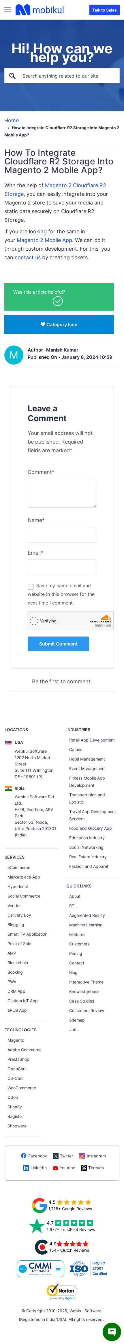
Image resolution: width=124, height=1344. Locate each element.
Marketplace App (23, 876)
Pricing (75, 953)
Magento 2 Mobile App (44, 240)
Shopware (17, 1125)
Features (77, 934)
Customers (79, 943)
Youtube (67, 1167)
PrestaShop (18, 1059)
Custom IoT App (22, 1000)
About (74, 896)
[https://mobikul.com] (40, 9)
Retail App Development (92, 739)
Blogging (15, 924)
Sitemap (77, 1020)
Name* (36, 520)
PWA (11, 981)
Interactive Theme (86, 981)
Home (11, 120)
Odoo (12, 1097)
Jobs (73, 1029)
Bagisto (14, 1116)
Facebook (37, 1155)
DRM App (16, 991)
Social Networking (86, 847)
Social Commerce (23, 896)
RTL (73, 905)
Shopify (14, 1106)
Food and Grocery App (90, 828)
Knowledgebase (84, 991)
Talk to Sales (104, 9)
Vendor (14, 905)
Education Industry (87, 837)
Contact (76, 962)
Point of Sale (19, 943)
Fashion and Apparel (88, 866)
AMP (11, 953)
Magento (15, 1040)
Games (75, 749)
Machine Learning (86, 924)
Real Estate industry (88, 856)
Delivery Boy (19, 915)
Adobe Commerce (24, 1049)
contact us (28, 257)
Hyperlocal (17, 886)
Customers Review (86, 1010)
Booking (15, 972)
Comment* (41, 472)
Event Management (87, 768)
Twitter (66, 1155)
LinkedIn (39, 1167)
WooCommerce (21, 1087)
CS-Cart (15, 1078)
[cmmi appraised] (41, 1268)
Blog (73, 972)
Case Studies (81, 1000)
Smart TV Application (27, 934)
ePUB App (17, 1010)
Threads (96, 1167)
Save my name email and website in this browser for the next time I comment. (61, 594)
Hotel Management (87, 759)
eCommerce (18, 867)
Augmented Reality (87, 915)
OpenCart (16, 1068)
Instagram (96, 1155)
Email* (35, 553)
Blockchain (17, 962)
